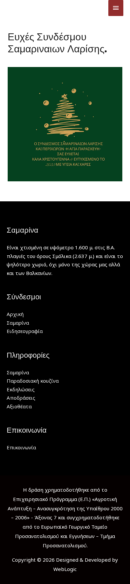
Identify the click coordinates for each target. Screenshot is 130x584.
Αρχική (15, 314)
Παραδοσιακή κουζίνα (33, 380)
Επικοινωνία (21, 447)
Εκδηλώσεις (21, 389)
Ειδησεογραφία (25, 331)
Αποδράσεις (21, 397)
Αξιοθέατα (19, 406)
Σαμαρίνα (18, 322)
